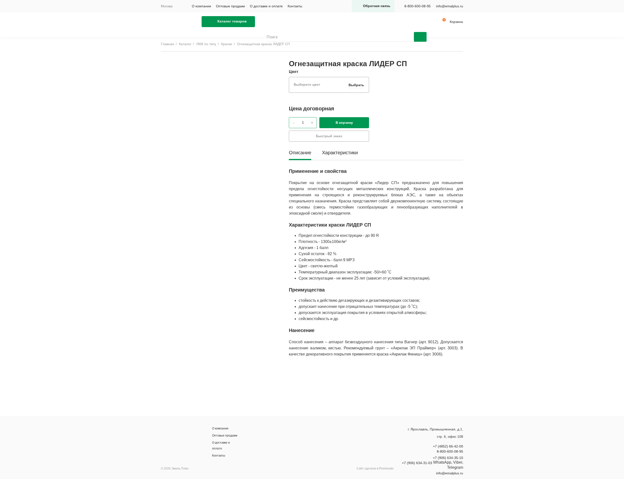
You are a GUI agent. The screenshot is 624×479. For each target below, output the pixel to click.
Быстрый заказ (329, 136)
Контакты (295, 6)
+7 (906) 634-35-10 (448, 458)
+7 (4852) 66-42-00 (448, 446)
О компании (201, 6)
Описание (300, 152)
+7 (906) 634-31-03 (417, 463)
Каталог (185, 44)
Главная (167, 44)
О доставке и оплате (266, 6)
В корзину (344, 123)
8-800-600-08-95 (417, 6)
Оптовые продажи (230, 6)
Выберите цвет (329, 85)
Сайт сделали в (375, 468)
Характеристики (340, 152)
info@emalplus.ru (449, 6)
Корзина (456, 22)
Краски (226, 44)
